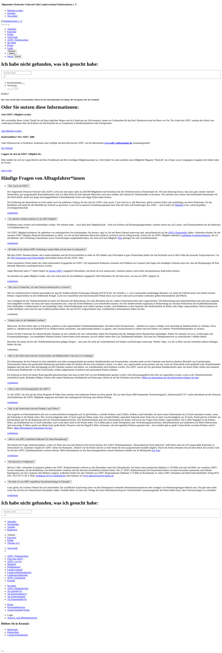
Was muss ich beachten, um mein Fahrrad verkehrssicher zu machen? (39, 287)
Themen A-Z (13, 543)
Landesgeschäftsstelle (17, 575)
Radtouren (12, 529)
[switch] (23, 83)
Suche (10, 56)
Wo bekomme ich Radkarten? (21, 462)
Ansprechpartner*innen (18, 610)
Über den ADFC (15, 558)
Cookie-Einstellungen (17, 635)
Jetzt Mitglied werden (11, 131)
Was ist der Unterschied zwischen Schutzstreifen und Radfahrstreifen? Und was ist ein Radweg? (50, 356)
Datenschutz (13, 632)
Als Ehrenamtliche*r (17, 594)
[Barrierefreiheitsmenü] (2, 24)
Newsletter (12, 16)
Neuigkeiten (13, 524)
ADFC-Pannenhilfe (177, 232)
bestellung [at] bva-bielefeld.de (50, 475)
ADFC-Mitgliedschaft (17, 588)
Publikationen (13, 567)
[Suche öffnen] (5, 24)
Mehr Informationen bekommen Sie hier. (33, 428)
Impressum (12, 629)
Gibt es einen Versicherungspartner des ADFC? (29, 389)
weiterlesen (12, 213)
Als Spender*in (14, 591)
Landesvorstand (14, 569)
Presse (10, 45)
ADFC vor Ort (14, 561)
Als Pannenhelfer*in (17, 599)
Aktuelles (11, 29)
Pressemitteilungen (16, 607)
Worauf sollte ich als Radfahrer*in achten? (26, 320)
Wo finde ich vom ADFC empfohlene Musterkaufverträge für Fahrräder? (39, 482)
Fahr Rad (11, 31)
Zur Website (7, 148)
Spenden (11, 13)
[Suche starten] (5, 76)
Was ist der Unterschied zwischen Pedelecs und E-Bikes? (33, 408)
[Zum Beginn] (2, 651)
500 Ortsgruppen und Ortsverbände (28, 258)
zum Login (6, 170)
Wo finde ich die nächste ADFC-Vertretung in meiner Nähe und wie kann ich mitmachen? (47, 249)
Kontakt (11, 580)
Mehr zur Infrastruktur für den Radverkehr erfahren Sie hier (170, 377)
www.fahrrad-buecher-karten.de (98, 475)
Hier (120, 238)
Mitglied (179, 205)
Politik (10, 34)
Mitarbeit (11, 564)
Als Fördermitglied (16, 596)
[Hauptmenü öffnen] (8, 24)
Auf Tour (155, 450)
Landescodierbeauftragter (19, 572)
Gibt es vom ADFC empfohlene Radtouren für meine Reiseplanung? (37, 439)
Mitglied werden (15, 10)
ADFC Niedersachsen (17, 40)
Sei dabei (11, 42)
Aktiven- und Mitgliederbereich (22, 618)
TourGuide (12, 37)
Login (10, 48)
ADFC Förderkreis (16, 578)
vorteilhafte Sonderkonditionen (195, 235)
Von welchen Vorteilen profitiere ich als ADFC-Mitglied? (32, 219)
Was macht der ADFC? (18, 186)
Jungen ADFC (56, 271)
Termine (11, 527)
